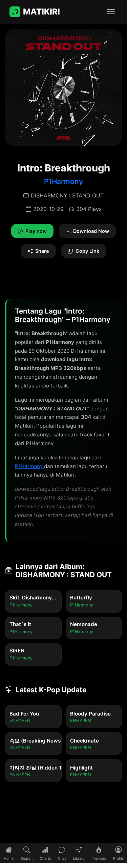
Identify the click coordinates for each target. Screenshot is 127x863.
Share (42, 251)
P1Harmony (63, 181)
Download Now (91, 231)
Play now (36, 231)
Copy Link (87, 251)
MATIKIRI (41, 12)
